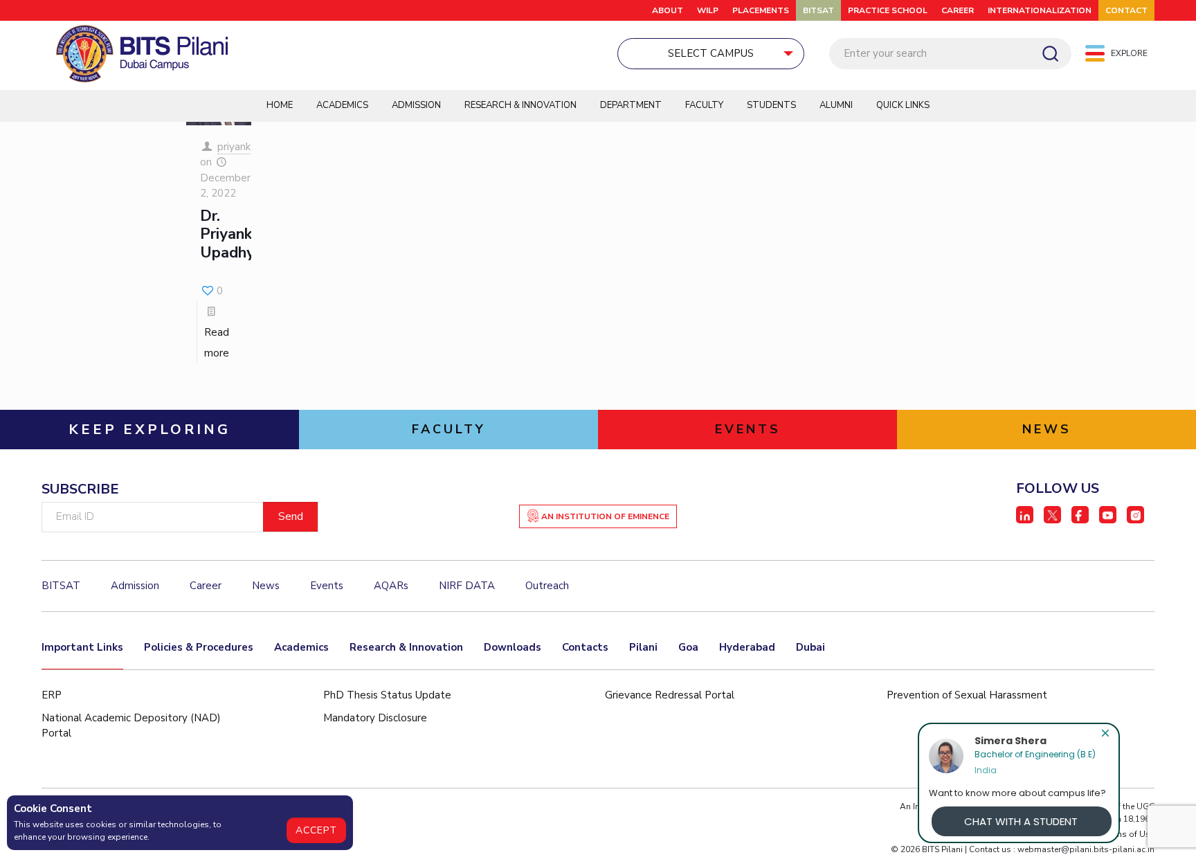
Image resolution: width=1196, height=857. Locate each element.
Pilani (643, 647)
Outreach (547, 586)
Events (326, 586)
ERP (52, 695)
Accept (316, 830)
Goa (688, 647)
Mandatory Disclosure (375, 718)
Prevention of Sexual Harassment (967, 695)
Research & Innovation (520, 105)
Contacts (585, 647)
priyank (234, 147)
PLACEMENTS (760, 10)
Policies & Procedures (198, 647)
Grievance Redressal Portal (669, 695)
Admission (416, 105)
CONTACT (1126, 10)
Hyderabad (747, 647)
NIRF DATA (467, 586)
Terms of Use (1128, 834)
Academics (342, 105)
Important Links (82, 647)
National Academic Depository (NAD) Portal (131, 726)
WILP (707, 10)
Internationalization (1039, 10)
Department (631, 105)
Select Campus (711, 53)
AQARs (391, 586)
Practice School (887, 10)
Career (957, 10)
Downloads (512, 647)
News (266, 586)
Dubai (810, 647)
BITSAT (818, 10)
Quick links (903, 105)
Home (279, 105)
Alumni (836, 105)
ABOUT (667, 10)
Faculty (704, 105)
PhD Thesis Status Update (387, 695)
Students (771, 105)
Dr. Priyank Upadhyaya (240, 234)
